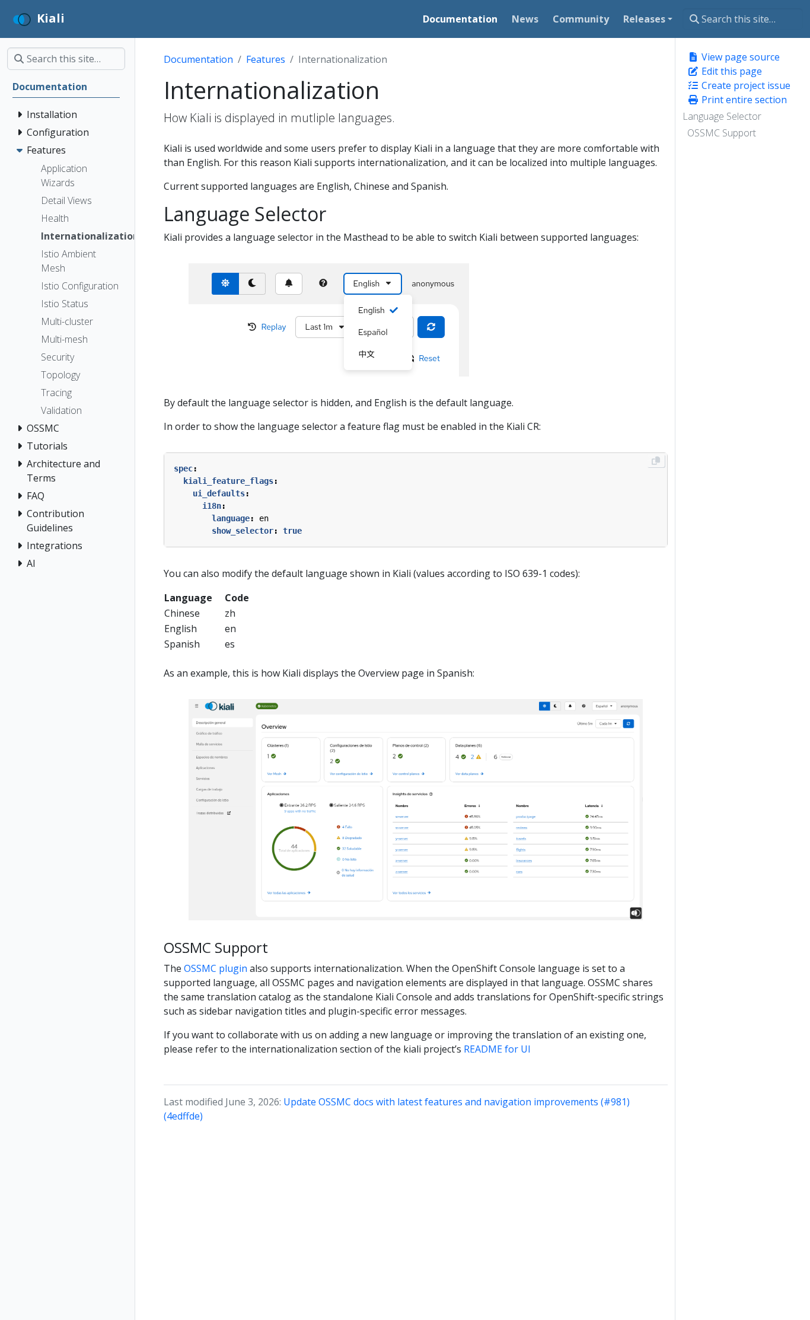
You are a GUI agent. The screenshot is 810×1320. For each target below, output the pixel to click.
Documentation (198, 59)
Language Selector (722, 116)
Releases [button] (644, 18)
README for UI (497, 1049)
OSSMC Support (721, 132)
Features (265, 59)
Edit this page (730, 71)
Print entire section (743, 99)
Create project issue (744, 85)
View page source (739, 56)
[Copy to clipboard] (656, 460)
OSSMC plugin (215, 968)
